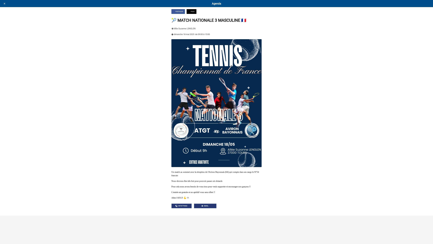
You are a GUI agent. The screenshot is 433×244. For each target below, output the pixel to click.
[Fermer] (4, 3)
